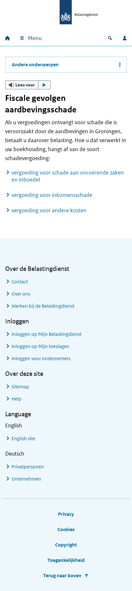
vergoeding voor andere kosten (49, 210)
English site (23, 438)
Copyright (66, 545)
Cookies (66, 529)
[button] (28, 84)
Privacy (66, 514)
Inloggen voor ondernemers (41, 358)
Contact (20, 282)
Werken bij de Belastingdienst (43, 306)
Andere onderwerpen (35, 64)
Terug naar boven (62, 575)
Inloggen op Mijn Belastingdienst (46, 334)
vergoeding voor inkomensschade (52, 194)
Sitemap (20, 387)
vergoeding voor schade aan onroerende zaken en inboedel (68, 176)
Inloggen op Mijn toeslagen (41, 346)
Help (16, 399)
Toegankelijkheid (66, 560)
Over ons (21, 294)
